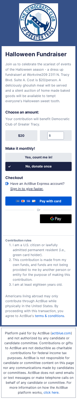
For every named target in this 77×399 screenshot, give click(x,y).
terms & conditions (49, 316)
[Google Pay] (56, 218)
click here (51, 392)
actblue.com (61, 333)
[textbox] (57, 135)
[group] (38, 135)
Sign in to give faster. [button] (26, 189)
